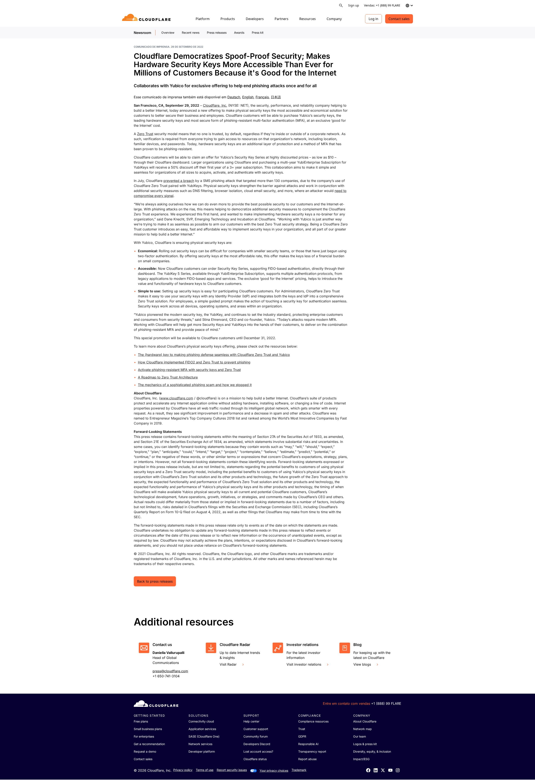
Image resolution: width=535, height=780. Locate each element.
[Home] (147, 18)
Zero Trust (145, 134)
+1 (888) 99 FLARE (386, 703)
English (247, 97)
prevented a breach (178, 181)
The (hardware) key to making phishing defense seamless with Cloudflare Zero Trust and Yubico (214, 355)
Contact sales (399, 19)
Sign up (353, 5)
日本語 (276, 97)
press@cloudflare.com (170, 671)
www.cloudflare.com (176, 398)
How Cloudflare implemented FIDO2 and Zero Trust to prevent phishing (194, 362)
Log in (373, 19)
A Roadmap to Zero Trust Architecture (168, 377)
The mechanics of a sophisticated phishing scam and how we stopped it (195, 385)
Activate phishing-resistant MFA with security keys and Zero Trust (189, 370)
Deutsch (233, 97)
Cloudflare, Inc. (215, 105)
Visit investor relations (304, 664)
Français (262, 97)
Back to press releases (155, 581)
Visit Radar (228, 664)
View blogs (362, 664)
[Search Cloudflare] (341, 5)
